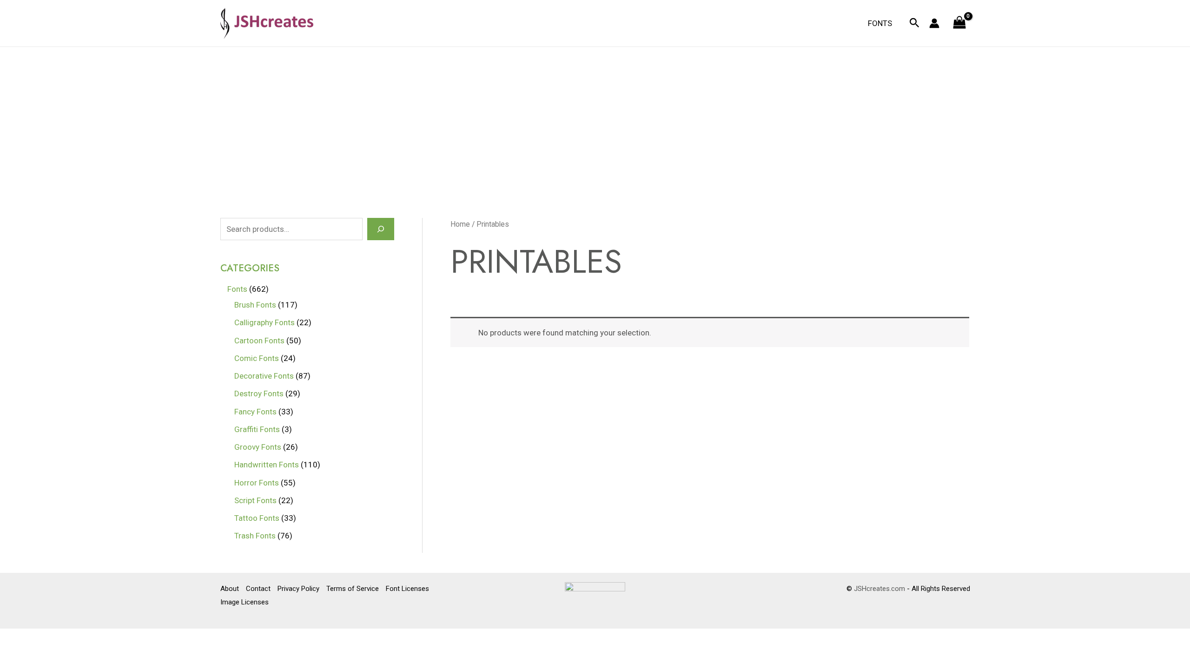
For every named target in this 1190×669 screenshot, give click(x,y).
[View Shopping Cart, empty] (959, 23)
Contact (258, 588)
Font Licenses (407, 588)
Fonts (880, 23)
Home (460, 224)
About (229, 588)
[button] (914, 23)
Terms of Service (352, 588)
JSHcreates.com (879, 588)
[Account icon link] (934, 23)
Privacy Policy (298, 588)
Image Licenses (244, 602)
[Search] (380, 229)
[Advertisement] (595, 117)
